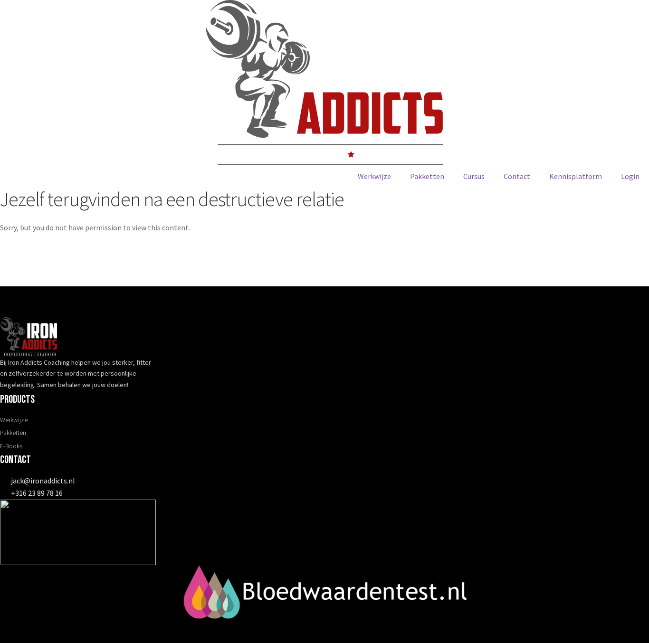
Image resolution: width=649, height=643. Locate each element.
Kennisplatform (575, 176)
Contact (517, 176)
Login (630, 176)
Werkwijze (374, 176)
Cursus (474, 176)
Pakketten (427, 176)
